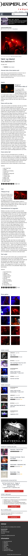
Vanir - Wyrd (12, 355)
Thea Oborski (15, 28)
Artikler (5, 546)
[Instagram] (22, 9)
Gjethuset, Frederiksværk (11, 486)
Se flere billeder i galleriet (16, 56)
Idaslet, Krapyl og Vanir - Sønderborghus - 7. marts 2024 (17, 372)
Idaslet (12, 67)
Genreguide (6, 545)
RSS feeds (6, 547)
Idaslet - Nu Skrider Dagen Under (17, 397)
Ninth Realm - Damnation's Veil (18, 464)
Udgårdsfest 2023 (14, 414)
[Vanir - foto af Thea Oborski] (20, 195)
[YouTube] (25, 9)
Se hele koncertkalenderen (14, 491)
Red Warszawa (11, 483)
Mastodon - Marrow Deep (16, 449)
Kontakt (26, 11)
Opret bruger (21, 11)
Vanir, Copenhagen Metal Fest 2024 (18, 362)
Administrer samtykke (8, 550)
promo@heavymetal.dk (9, 535)
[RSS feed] (27, 9)
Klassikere (6, 544)
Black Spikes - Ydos (15, 472)
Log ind (16, 11)
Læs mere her (14, 517)
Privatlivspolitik (7, 549)
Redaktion (6, 542)
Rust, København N (7, 61)
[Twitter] (20, 9)
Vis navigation (1, 14)
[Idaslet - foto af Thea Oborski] (7, 88)
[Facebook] (18, 9)
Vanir (10, 67)
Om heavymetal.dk (8, 541)
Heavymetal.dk (14, 4)
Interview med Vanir (14, 378)
